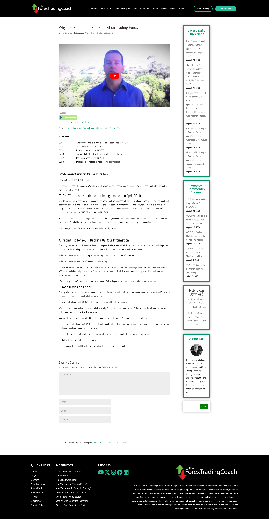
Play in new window (75, 122)
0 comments (108, 33)
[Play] (114, 117)
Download (89, 122)
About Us (104, 8)
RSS (118, 128)
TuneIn (112, 128)
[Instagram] (113, 472)
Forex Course (139, 8)
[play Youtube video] (114, 75)
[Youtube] (101, 472)
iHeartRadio (103, 128)
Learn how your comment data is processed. (111, 442)
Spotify (86, 128)
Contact (181, 8)
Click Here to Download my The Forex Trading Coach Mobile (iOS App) (196, 303)
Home (94, 8)
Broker (155, 8)
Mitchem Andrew (67, 33)
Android (93, 128)
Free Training (121, 8)
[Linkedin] (126, 472)
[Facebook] (120, 472)
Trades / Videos (168, 8)
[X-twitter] (107, 472)
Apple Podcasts (74, 128)
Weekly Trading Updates (94, 33)
